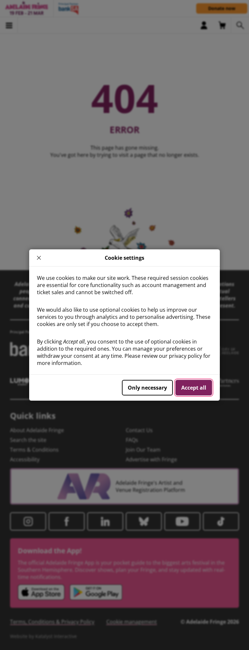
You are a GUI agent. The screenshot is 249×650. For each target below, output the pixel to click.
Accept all (193, 387)
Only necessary (147, 387)
